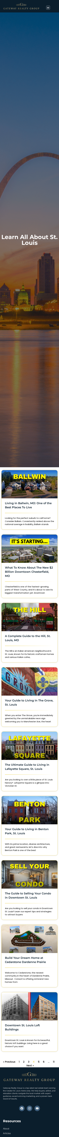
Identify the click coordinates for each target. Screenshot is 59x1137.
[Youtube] (37, 1108)
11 (54, 1061)
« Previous (9, 1061)
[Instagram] (29, 1108)
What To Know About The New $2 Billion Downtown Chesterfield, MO (29, 572)
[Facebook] (22, 1108)
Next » (30, 1065)
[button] (48, 8)
